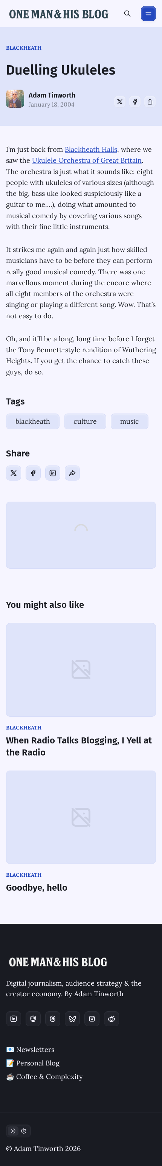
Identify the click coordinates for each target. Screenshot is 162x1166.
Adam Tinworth (52, 95)
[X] (120, 102)
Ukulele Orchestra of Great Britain (87, 160)
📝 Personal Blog (33, 1063)
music (129, 421)
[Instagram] (91, 1018)
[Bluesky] (72, 1018)
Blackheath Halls (91, 149)
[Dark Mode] (18, 1131)
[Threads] (52, 1018)
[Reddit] (111, 1018)
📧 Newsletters (30, 1049)
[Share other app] (150, 102)
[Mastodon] (33, 1018)
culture (85, 421)
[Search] (127, 13)
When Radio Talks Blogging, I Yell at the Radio (79, 746)
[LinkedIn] (52, 473)
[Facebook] (135, 102)
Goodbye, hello (36, 887)
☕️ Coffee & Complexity (44, 1076)
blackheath (23, 47)
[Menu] (148, 13)
